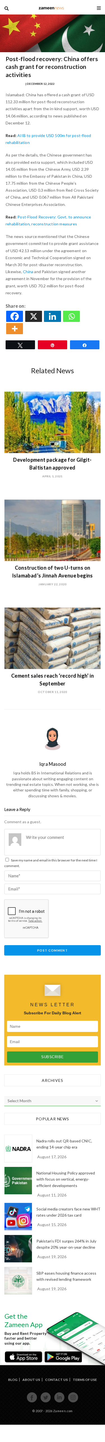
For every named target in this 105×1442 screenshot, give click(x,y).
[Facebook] (15, 316)
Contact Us (56, 1380)
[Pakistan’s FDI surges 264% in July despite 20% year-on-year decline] (18, 1249)
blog (51, 8)
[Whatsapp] (72, 316)
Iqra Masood (15, 83)
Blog (12, 1380)
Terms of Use (85, 1380)
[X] (34, 316)
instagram (73, 1401)
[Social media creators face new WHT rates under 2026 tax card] (18, 1217)
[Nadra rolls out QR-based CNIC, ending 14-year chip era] (18, 1148)
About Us (31, 1380)
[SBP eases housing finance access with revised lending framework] (18, 1281)
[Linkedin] (53, 316)
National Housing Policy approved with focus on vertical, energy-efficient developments (65, 1179)
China (28, 271)
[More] (15, 328)
